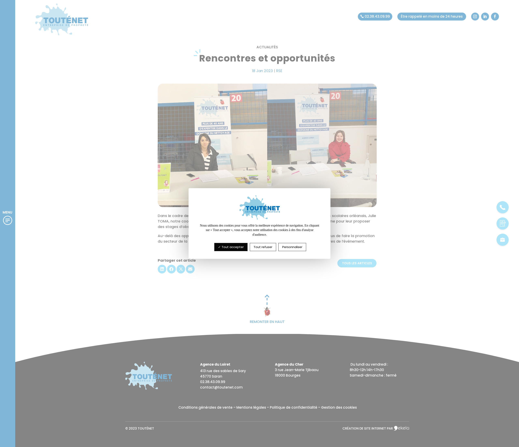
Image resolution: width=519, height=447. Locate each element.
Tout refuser (263, 247)
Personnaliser (292, 247)
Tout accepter (232, 247)
